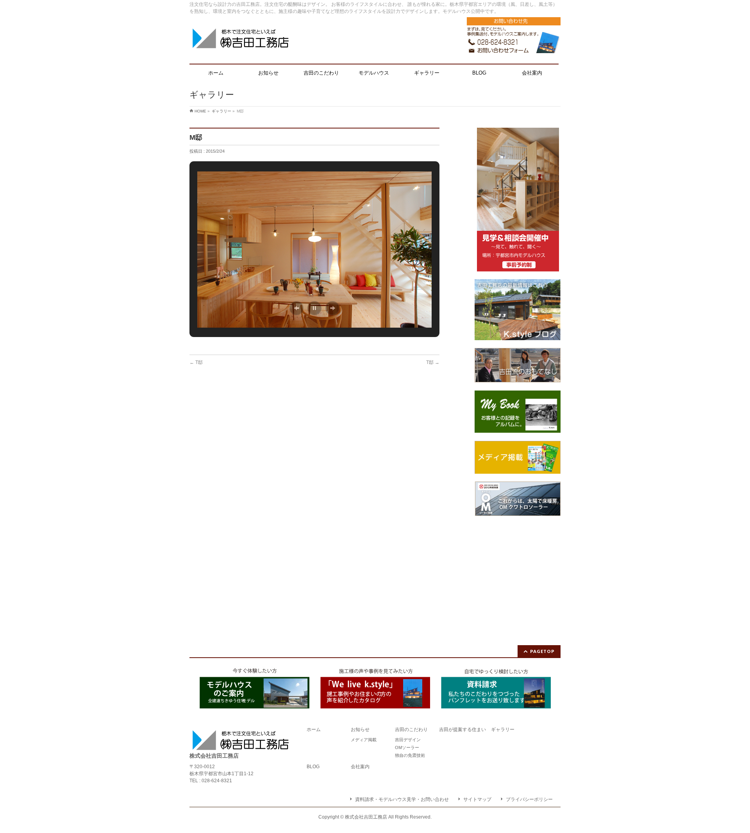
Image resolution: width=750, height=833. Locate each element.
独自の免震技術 (410, 755)
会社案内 (360, 766)
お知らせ (360, 729)
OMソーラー (407, 747)
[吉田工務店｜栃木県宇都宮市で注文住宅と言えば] (240, 41)
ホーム (314, 729)
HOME (200, 111)
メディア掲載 (364, 739)
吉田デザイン (408, 739)
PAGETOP (542, 651)
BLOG (313, 766)
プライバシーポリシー (529, 799)
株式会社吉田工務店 (366, 817)
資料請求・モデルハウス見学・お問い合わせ (402, 799)
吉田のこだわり (411, 729)
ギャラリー (221, 111)
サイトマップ (477, 799)
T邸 (196, 362)
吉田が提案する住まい (462, 729)
